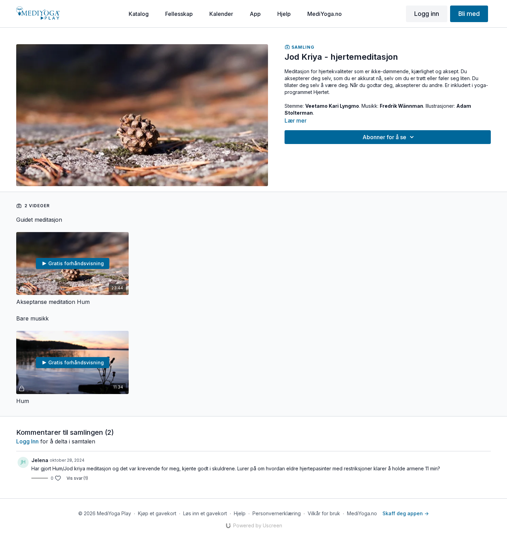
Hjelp (240, 513)
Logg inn (27, 441)
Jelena (39, 460)
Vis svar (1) (77, 478)
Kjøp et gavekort (157, 513)
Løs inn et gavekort (205, 513)
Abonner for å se (384, 137)
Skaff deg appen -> (405, 513)
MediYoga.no (362, 513)
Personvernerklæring (276, 513)
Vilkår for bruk (324, 513)
